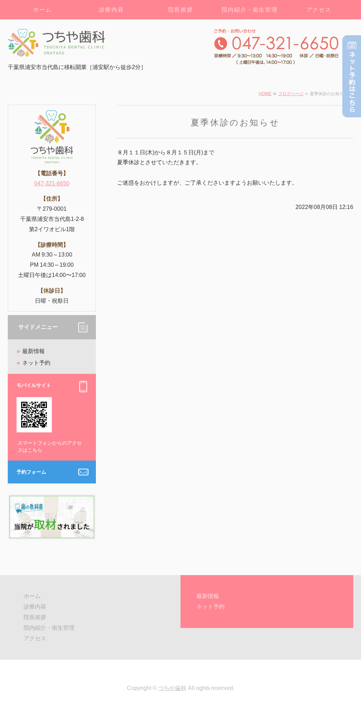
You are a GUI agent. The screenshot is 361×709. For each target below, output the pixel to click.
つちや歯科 (172, 688)
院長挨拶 (180, 10)
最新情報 (33, 351)
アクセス (318, 10)
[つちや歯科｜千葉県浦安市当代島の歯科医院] (76, 43)
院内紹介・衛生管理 (249, 10)
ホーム (42, 10)
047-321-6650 (51, 183)
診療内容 (111, 10)
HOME (265, 93)
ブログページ (291, 93)
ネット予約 (36, 363)
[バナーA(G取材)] (52, 533)
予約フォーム (31, 472)
